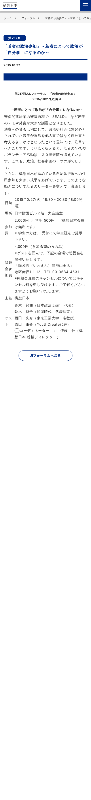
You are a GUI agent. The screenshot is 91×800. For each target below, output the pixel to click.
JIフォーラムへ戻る (45, 355)
